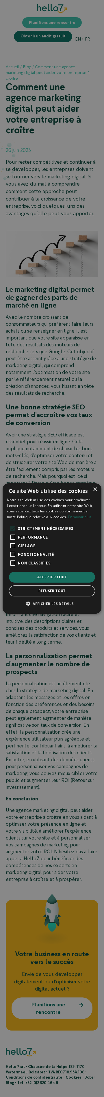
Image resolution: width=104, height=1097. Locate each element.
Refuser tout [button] (52, 590)
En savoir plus (79, 516)
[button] (52, 603)
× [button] (95, 489)
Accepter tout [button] (52, 577)
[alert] (52, 548)
